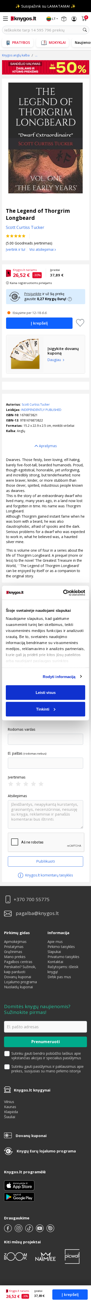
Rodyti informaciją (59, 676)
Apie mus (55, 941)
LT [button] (54, 19)
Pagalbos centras (18, 961)
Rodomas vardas (21, 729)
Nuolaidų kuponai (18, 986)
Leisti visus (46, 692)
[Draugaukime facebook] (8, 1230)
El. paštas (15, 753)
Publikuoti (45, 861)
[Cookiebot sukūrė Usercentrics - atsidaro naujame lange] (64, 592)
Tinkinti (42, 709)
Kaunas (10, 1106)
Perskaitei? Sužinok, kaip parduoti (20, 969)
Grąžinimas (13, 951)
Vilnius (9, 1101)
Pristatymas (14, 946)
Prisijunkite (32, 293)
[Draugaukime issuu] (50, 1230)
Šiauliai (9, 1116)
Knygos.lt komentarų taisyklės (48, 875)
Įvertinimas (17, 777)
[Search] (84, 29)
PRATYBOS (21, 42)
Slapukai (54, 951)
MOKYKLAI (57, 42)
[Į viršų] (81, 1270)
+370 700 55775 (32, 899)
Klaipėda (11, 1111)
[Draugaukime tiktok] (29, 1230)
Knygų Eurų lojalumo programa (46, 1150)
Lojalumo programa (20, 981)
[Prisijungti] (74, 18)
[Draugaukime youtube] (40, 1230)
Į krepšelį (70, 1294)
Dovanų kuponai (17, 976)
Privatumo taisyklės (63, 956)
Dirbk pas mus (59, 976)
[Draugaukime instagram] (19, 1230)
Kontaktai (55, 961)
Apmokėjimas (15, 941)
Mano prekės (15, 956)
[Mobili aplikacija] (19, 1196)
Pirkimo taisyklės (61, 946)
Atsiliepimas (17, 796)
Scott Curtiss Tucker (36, 404)
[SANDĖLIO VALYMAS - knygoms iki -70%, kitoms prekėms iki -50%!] (45, 67)
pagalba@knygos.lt (37, 913)
